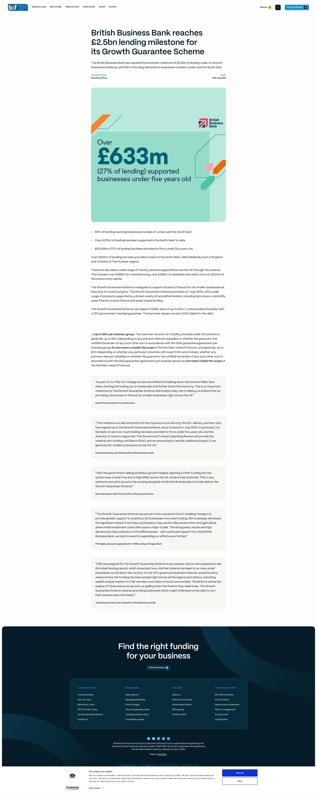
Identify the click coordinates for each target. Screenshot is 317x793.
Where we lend (72, 7)
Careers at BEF (179, 715)
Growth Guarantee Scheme (90, 715)
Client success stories (182, 700)
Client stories (89, 7)
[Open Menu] (278, 7)
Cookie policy (221, 719)
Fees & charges (132, 705)
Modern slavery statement (227, 705)
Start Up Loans (84, 700)
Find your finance (295, 7)
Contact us (83, 719)
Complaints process (134, 719)
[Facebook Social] (153, 738)
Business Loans (39, 7)
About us (176, 695)
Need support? (132, 695)
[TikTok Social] (163, 738)
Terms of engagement (225, 710)
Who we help (56, 7)
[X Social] (168, 738)
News (223, 75)
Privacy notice (221, 715)
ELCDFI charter (222, 700)
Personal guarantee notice (137, 710)
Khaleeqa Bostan (99, 75)
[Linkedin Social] (148, 738)
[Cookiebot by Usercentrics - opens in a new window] (72, 788)
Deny (240, 781)
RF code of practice (224, 695)
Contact (112, 7)
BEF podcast (178, 710)
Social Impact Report (182, 705)
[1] (185, 309)
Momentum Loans (86, 705)
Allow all (240, 773)
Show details (94, 788)
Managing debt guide (135, 700)
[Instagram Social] (158, 738)
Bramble (162, 754)
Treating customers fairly (137, 715)
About (102, 7)
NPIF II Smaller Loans (87, 710)
